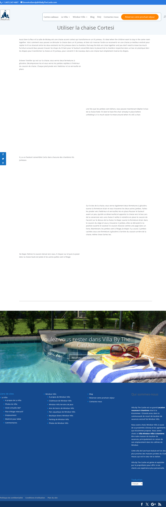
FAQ (99, 17)
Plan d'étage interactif (14, 411)
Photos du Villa (11, 404)
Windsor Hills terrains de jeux (61, 404)
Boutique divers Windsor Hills (61, 415)
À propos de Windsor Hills (59, 397)
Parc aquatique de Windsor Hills (62, 412)
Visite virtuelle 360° (13, 408)
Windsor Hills (79, 17)
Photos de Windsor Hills (58, 423)
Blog (92, 17)
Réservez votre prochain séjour (140, 17)
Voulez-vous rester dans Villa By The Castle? (85, 341)
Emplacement (10, 415)
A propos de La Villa (13, 400)
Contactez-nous (111, 17)
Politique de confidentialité (11, 498)
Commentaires (11, 423)
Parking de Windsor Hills (59, 419)
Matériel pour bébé (13, 419)
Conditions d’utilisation (35, 498)
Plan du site (52, 498)
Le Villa (4, 397)
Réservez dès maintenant (86, 357)
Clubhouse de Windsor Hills (60, 401)
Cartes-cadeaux (51, 17)
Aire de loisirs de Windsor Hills (61, 408)
